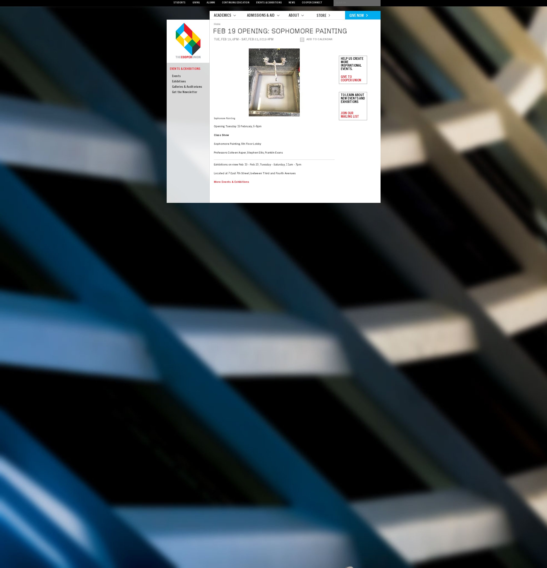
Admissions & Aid (261, 16)
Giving (196, 2)
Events (176, 76)
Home (217, 24)
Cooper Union (188, 41)
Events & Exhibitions (269, 2)
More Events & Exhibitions (231, 182)
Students (180, 2)
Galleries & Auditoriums (187, 87)
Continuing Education (235, 2)
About (294, 16)
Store (321, 16)
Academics (222, 16)
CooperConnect (312, 2)
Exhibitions (179, 81)
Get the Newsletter (184, 92)
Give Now (356, 16)
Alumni (211, 2)
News (292, 2)
